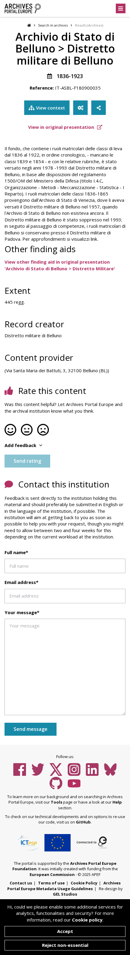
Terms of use (51, 883)
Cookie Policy (84, 883)
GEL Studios (65, 894)
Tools (56, 802)
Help (117, 802)
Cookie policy (87, 920)
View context (50, 108)
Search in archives (53, 25)
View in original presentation (61, 127)
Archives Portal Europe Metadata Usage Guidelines (64, 885)
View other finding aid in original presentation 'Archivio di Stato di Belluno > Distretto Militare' (60, 265)
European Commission (52, 874)
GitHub (83, 822)
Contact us (21, 883)
